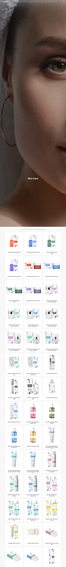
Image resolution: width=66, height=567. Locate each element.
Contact (53, 1)
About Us (13, 1)
